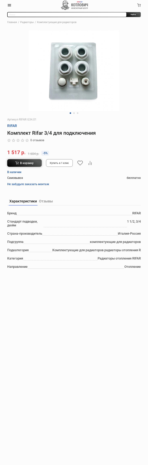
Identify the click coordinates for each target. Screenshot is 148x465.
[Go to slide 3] (77, 113)
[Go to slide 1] (70, 113)
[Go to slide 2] (74, 113)
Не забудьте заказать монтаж (28, 184)
